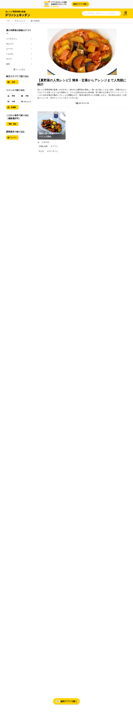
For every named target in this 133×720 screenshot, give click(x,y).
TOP (8, 21)
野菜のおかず (20, 21)
